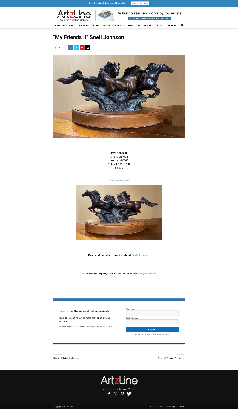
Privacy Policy (170, 407)
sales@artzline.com (147, 274)
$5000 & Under (144, 25)
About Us (171, 25)
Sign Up (152, 329)
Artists (95, 25)
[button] (182, 25)
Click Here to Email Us (140, 3)
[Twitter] (129, 393)
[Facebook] (108, 393)
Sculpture (83, 25)
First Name (130, 309)
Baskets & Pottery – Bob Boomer (171, 358)
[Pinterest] (122, 393)
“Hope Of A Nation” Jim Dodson (66, 358)
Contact (159, 25)
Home (57, 25)
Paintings (68, 25)
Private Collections (112, 25)
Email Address (132, 318)
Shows (131, 25)
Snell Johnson (140, 255)
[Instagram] (115, 393)
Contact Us (181, 407)
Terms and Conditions (155, 407)
